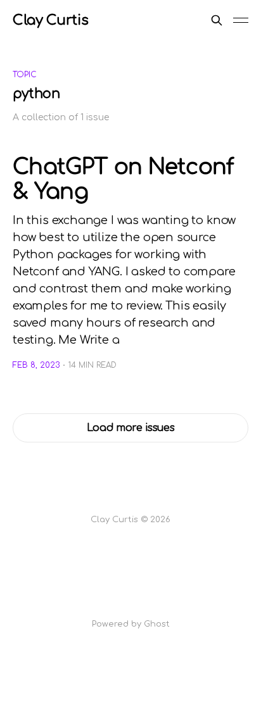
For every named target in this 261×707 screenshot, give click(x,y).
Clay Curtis (50, 20)
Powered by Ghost (131, 624)
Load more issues (131, 428)
